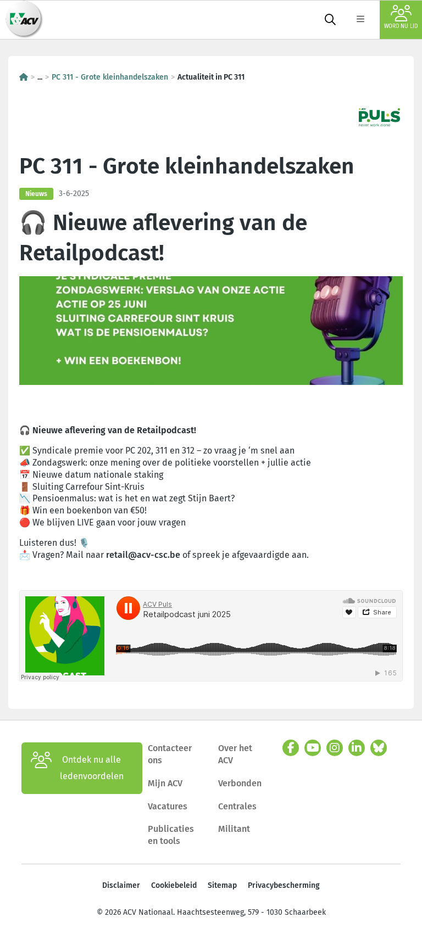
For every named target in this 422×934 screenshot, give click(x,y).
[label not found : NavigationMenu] (360, 20)
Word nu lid (401, 26)
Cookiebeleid (174, 885)
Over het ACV (235, 754)
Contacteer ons (170, 754)
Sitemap (222, 885)
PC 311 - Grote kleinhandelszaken (110, 77)
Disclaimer (121, 885)
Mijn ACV (165, 783)
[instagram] (334, 748)
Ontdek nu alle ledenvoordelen (92, 767)
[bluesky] (378, 748)
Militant (234, 829)
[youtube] (312, 748)
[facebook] (290, 748)
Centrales (237, 806)
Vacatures (167, 806)
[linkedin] (356, 748)
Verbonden (240, 783)
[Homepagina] (23, 77)
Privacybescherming (284, 885)
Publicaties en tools (171, 835)
